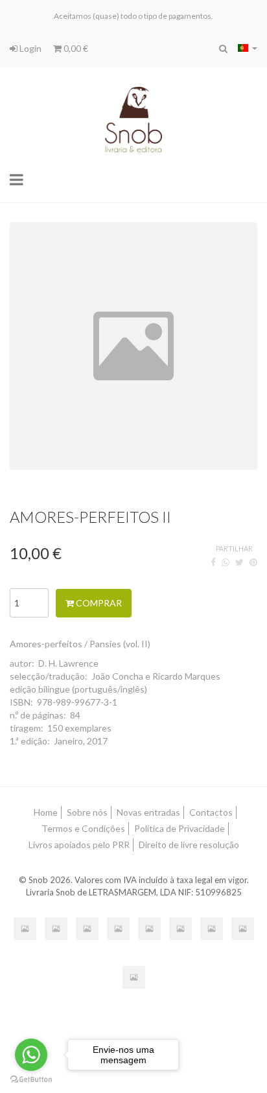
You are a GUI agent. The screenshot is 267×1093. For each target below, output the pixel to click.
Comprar (98, 602)
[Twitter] (239, 562)
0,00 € (75, 48)
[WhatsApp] (225, 562)
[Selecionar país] (247, 48)
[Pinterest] (253, 562)
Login (29, 48)
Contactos (211, 812)
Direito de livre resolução (189, 844)
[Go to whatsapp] (31, 1055)
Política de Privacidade (179, 828)
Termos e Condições (83, 828)
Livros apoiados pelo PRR (79, 844)
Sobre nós (87, 812)
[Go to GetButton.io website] (31, 1080)
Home (46, 812)
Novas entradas (148, 812)
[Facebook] (213, 562)
